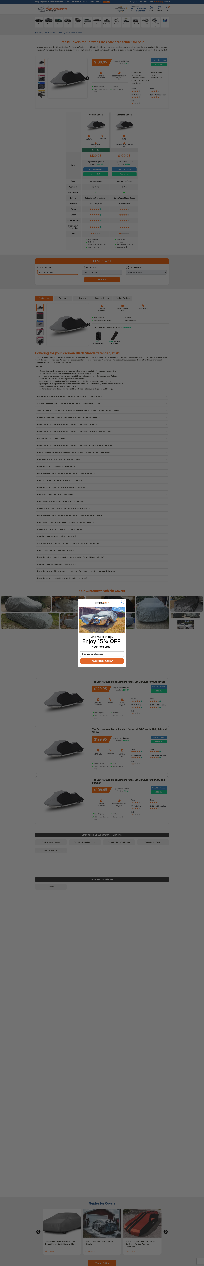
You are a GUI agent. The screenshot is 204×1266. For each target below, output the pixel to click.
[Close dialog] (123, 601)
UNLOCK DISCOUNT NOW (102, 661)
